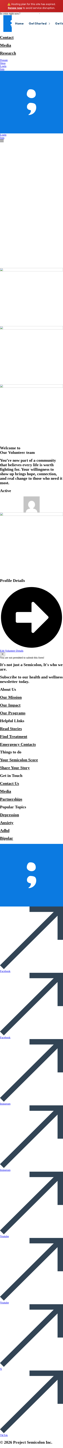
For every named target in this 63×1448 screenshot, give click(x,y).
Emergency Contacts (18, 744)
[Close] (2, 654)
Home (19, 23)
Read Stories (11, 729)
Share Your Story (15, 768)
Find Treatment (13, 736)
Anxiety (6, 823)
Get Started (38, 23)
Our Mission (11, 697)
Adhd (4, 830)
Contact (7, 37)
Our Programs (12, 713)
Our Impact (10, 705)
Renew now (15, 8)
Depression (9, 815)
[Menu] (2, 140)
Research (8, 53)
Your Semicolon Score (19, 760)
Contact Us (9, 783)
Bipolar (6, 838)
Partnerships (11, 799)
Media (5, 45)
